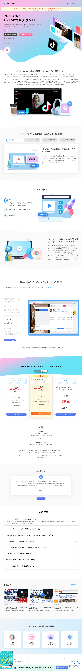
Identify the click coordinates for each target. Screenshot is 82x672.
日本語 (73, 661)
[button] (5, 486)
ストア (68, 3)
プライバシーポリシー (17, 657)
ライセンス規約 (38, 657)
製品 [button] (62, 3)
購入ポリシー (25, 657)
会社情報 (48, 657)
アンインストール (60, 657)
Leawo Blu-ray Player (60, 252)
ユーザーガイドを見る (9, 340)
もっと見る (41, 498)
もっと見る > (9, 571)
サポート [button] (74, 3)
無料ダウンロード (62, 668)
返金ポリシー (31, 657)
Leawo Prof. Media (52, 254)
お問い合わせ (53, 657)
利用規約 (44, 657)
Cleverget (13, 661)
